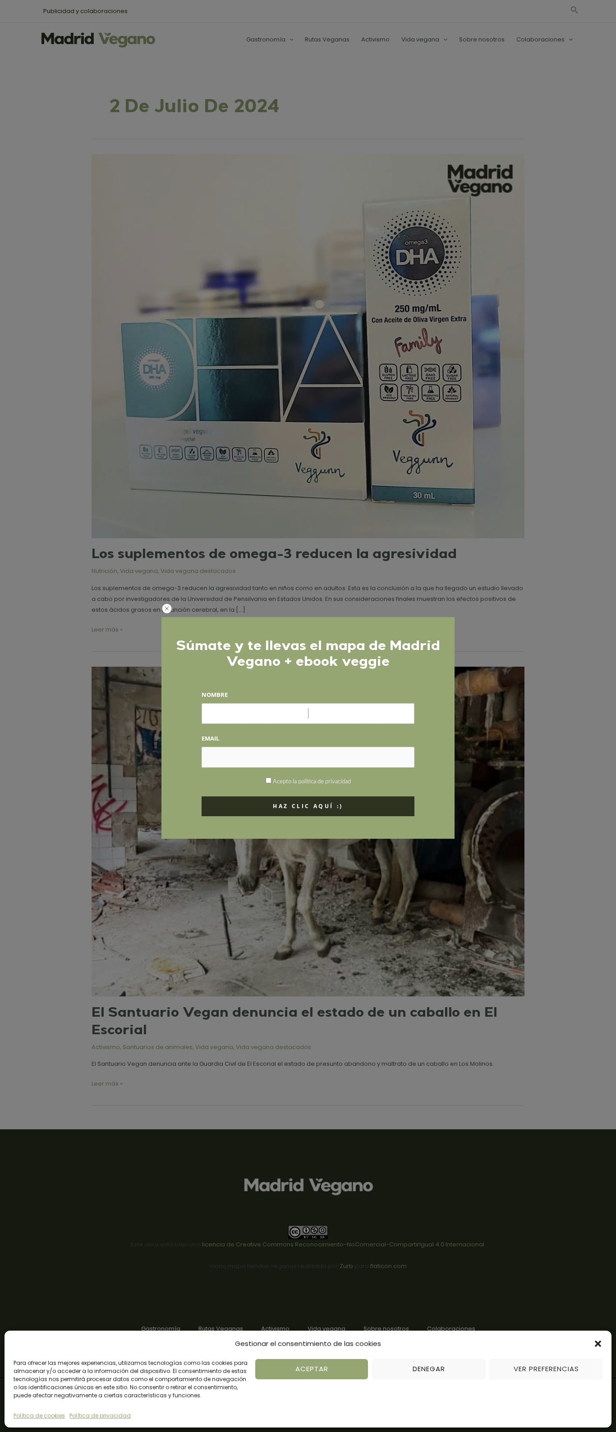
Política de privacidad (100, 1415)
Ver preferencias (546, 1368)
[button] (597, 1343)
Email (210, 738)
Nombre (215, 695)
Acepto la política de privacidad (312, 782)
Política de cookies (39, 1415)
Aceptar (311, 1368)
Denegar (429, 1368)
